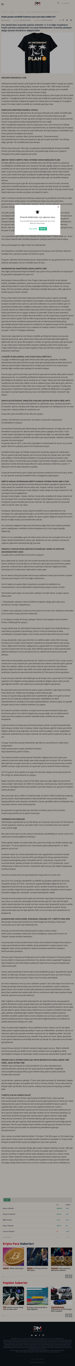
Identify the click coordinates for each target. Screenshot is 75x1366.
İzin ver (43, 229)
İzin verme (33, 229)
